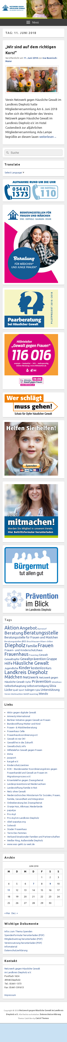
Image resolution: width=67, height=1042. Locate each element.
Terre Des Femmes (17, 833)
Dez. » (14, 913)
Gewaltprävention (33, 659)
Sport (21, 690)
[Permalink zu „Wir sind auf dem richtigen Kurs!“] (32, 95)
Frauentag (33, 655)
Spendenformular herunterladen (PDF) (24, 935)
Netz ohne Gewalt (16, 791)
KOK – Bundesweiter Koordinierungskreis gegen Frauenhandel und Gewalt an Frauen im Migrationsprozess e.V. (32, 773)
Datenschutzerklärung (16, 950)
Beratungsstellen (12, 641)
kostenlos (38, 668)
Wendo (43, 693)
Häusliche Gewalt (31, 663)
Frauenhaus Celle (16, 731)
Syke (37, 690)
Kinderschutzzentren (18, 765)
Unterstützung (50, 689)
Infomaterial (10, 946)
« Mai (7, 913)
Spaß (15, 690)
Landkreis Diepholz (26, 672)
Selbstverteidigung (38, 685)
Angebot (28, 627)
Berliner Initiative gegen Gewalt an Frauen (28, 720)
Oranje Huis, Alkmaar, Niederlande (25, 806)
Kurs (48, 668)
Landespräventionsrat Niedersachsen (26, 784)
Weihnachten (17, 694)
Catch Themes (42, 1018)
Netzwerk (30, 677)
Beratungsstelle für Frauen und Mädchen (31, 637)
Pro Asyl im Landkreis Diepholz (23, 818)
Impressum (10, 995)
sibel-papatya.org (16, 821)
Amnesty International (18, 716)
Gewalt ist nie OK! (16, 738)
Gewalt (43, 654)
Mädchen (13, 677)
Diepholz (14, 645)
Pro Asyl (11, 814)
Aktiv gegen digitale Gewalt (21, 712)
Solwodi (11, 825)
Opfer (28, 682)
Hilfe (8, 663)
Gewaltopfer (12, 659)
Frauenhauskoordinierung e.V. (22, 735)
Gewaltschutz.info (16, 746)
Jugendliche (11, 668)
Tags (8, 619)
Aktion (11, 627)
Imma (10, 754)
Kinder (25, 667)
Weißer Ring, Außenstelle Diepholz (25, 840)
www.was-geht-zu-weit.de (21, 844)
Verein (7, 694)
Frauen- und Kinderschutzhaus (23, 650)
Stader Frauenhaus (17, 829)
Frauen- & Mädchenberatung (22, 727)
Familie (31, 646)
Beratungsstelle (41, 632)
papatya (11, 810)
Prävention (41, 681)
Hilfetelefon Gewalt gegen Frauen (24, 750)
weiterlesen (48, 136)
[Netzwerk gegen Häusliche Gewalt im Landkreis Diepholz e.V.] (33, 17)
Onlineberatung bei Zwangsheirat (24, 802)
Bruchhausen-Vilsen (36, 641)
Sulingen (30, 689)
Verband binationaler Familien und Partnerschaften (33, 836)
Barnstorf (42, 629)
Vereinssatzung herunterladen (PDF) (23, 943)
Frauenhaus (16, 654)
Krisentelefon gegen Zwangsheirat (25, 780)
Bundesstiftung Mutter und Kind (23, 723)
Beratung (13, 632)
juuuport (11, 757)
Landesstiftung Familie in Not (22, 787)
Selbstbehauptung (15, 685)
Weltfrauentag (30, 694)
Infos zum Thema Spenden (18, 931)
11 (9, 890)
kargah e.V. (13, 761)
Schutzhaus (56, 682)
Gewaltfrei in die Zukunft (20, 742)
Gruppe (51, 659)
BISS (24, 641)
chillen (49, 641)
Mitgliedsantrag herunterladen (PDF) (23, 939)
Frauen (45, 645)
